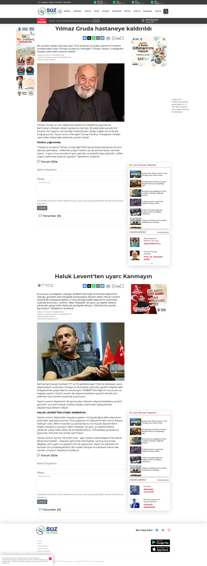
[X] (163, 530)
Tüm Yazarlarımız (163, 232)
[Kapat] (50, 558)
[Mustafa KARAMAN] (134, 503)
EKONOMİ (116, 11)
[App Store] (154, 549)
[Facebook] (156, 530)
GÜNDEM (77, 11)
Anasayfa (44, 2)
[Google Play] (154, 542)
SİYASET (105, 11)
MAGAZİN (147, 11)
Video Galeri (67, 2)
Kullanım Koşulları (43, 551)
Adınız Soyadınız (47, 169)
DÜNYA (87, 11)
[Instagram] (169, 530)
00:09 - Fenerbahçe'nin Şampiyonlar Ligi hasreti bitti (72, 21)
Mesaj (40, 178)
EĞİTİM (127, 11)
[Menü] (39, 2)
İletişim (39, 543)
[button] (130, 250)
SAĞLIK (137, 11)
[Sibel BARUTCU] (135, 242)
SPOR (96, 11)
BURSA (67, 11)
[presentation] (94, 20)
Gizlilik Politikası (42, 548)
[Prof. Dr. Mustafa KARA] (135, 255)
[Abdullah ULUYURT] (134, 489)
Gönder (42, 208)
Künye (39, 541)
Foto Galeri (58, 2)
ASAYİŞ (158, 11)
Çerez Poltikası (42, 546)
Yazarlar (51, 2)
